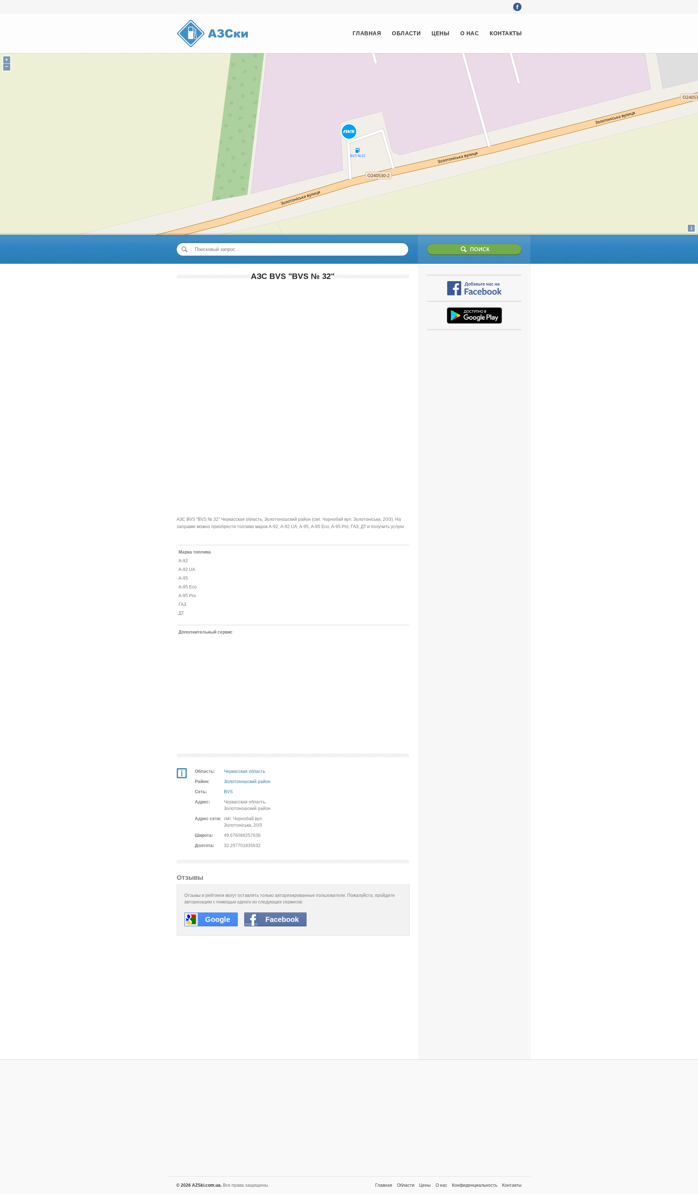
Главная (367, 33)
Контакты (506, 33)
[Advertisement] (293, 340)
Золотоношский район (247, 781)
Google (217, 919)
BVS (228, 791)
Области (406, 33)
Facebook (282, 919)
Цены (440, 33)
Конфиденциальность (474, 1185)
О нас (469, 33)
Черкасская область (244, 771)
